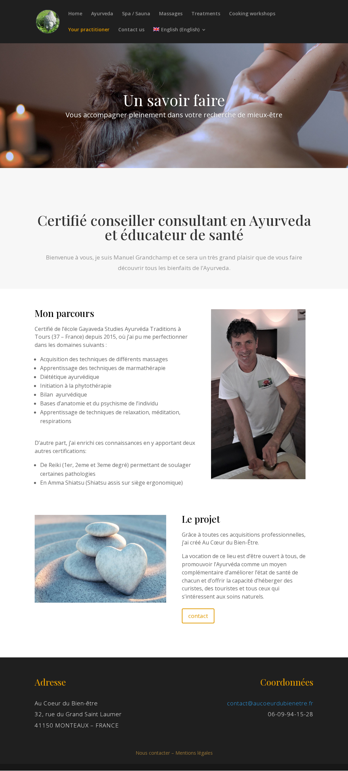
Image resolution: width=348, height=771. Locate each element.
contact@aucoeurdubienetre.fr (270, 703)
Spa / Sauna (136, 14)
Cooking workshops (252, 14)
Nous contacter (153, 753)
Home (75, 14)
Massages (170, 14)
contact (198, 616)
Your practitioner (88, 30)
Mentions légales (194, 753)
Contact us (131, 30)
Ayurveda (102, 14)
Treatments (205, 14)
